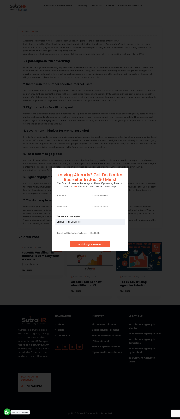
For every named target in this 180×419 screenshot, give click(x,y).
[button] (125, 171)
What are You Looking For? (68, 216)
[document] (90, 209)
